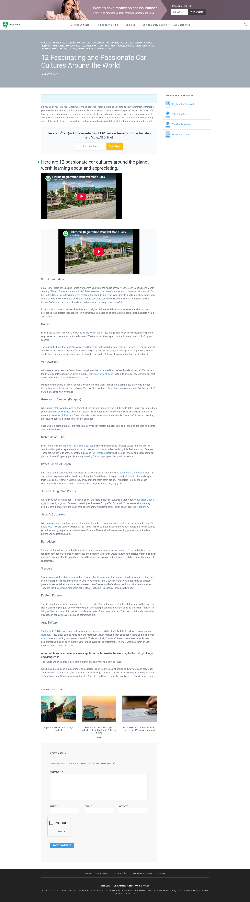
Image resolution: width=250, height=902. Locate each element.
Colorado (98, 43)
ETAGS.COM (54, 891)
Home (88, 873)
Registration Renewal (183, 104)
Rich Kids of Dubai (75, 445)
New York (141, 46)
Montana (104, 46)
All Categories (182, 24)
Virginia (90, 49)
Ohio (151, 46)
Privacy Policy (121, 873)
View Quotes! (197, 11)
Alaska (57, 43)
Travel (72, 49)
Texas (63, 49)
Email (88, 806)
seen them (96, 332)
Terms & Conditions (142, 873)
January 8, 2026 (49, 74)
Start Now (115, 146)
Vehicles (130, 24)
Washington (104, 49)
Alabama (46, 43)
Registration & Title (107, 24)
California (69, 43)
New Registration (181, 134)
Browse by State (80, 24)
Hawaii (147, 43)
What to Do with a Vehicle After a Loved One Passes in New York (139, 728)
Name (54, 806)
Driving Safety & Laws (155, 24)
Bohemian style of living (101, 374)
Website (123, 806)
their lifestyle (98, 453)
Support (161, 873)
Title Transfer (179, 114)
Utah (81, 49)
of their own (67, 415)
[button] (97, 737)
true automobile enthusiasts (129, 472)
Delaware (126, 43)
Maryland (58, 46)
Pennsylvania (50, 49)
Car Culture (84, 43)
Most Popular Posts (122, 46)
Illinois (46, 46)
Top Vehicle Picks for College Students (58, 728)
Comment (55, 772)
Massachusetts (75, 46)
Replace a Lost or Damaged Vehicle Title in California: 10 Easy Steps (99, 730)
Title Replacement (181, 124)
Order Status (102, 873)
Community (112, 43)
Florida (137, 43)
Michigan (91, 46)
